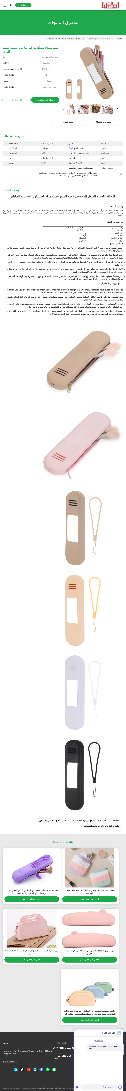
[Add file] (120, 1087)
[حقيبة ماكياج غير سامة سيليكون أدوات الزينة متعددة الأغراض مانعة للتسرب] (31, 928)
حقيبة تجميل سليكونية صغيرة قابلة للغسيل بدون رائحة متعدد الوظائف (89, 891)
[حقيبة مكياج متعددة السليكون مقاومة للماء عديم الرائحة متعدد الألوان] (90, 928)
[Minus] (77, 1032)
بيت (118, 38)
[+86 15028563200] (16, 1069)
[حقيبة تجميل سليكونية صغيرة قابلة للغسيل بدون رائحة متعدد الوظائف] (89, 868)
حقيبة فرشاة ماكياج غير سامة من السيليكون (101, 826)
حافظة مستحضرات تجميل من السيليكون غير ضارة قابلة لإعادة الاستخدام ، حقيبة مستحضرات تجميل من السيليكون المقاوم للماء (89, 1012)
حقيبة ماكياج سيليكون (96, 38)
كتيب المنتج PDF (76, 148)
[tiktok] (22, 1069)
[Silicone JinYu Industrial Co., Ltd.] (109, 5)
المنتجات (110, 38)
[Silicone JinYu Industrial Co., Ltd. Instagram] (35, 1069)
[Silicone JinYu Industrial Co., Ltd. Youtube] (28, 1069)
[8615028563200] (54, 1069)
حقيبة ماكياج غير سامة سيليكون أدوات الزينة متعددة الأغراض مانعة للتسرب (32, 952)
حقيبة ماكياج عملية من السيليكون (52, 820)
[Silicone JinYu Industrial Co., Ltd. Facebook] (41, 1069)
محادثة (23, 5)
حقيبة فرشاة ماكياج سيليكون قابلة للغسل (89, 820)
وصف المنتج (68, 122)
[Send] (77, 1087)
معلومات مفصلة (103, 122)
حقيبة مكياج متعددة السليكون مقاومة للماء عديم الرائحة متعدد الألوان (90, 952)
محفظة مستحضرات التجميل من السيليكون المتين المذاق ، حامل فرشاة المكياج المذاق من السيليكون (32, 891)
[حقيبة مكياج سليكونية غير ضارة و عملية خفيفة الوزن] (91, 72)
